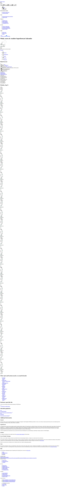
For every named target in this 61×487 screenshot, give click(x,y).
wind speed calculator (53, 446)
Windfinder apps (4, 20)
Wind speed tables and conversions (7, 16)
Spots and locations (5, 13)
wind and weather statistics (20, 434)
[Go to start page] (0, 0)
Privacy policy (4, 33)
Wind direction (2, 72)
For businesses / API (5, 23)
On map (2, 50)
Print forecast (4, 66)
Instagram (13, 480)
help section (42, 440)
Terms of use (4, 32)
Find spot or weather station (6, 406)
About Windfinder (5, 22)
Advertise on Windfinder (6, 27)
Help (4, 7)
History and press (5, 21)
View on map (4, 36)
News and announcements (6, 28)
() (2, 73)
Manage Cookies (4, 29)
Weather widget (4, 17)
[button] (30, 3)
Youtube (13, 481)
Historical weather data (5, 26)
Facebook (8, 36)
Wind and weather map (5, 12)
